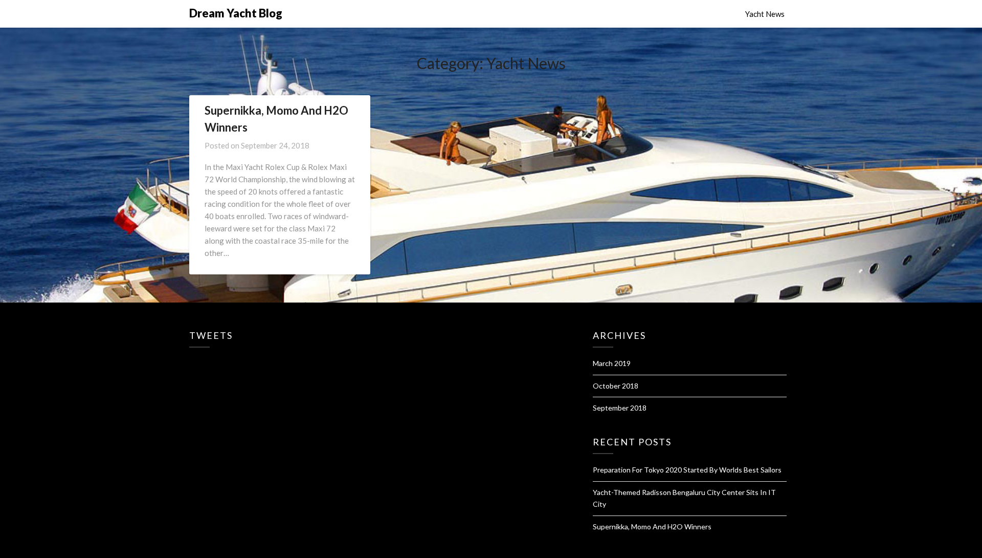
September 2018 (619, 407)
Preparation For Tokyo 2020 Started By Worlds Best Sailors (687, 469)
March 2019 (612, 363)
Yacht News (765, 13)
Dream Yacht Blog (235, 13)
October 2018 (615, 385)
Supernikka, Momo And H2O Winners (652, 526)
